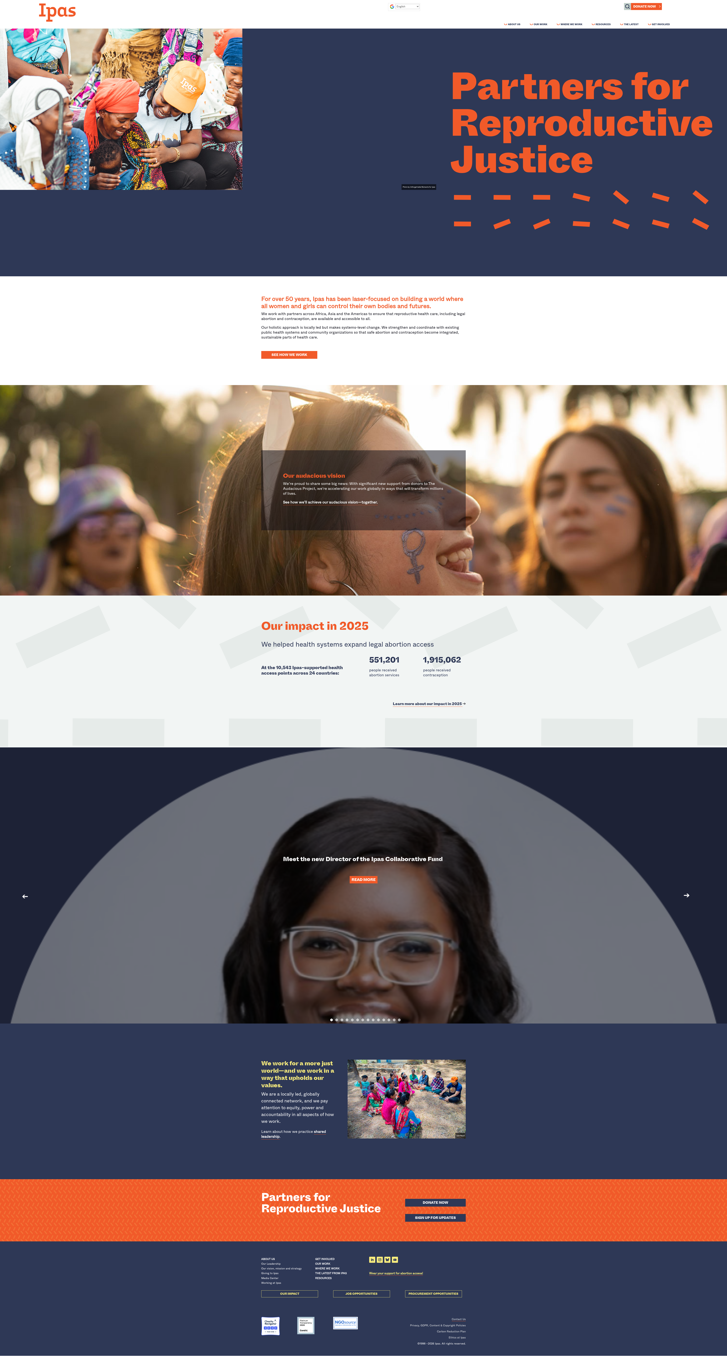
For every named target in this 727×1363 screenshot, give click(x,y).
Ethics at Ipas (457, 1337)
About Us (514, 24)
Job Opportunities (362, 1294)
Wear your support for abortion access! (396, 1273)
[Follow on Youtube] (395, 1260)
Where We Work (571, 24)
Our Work (540, 24)
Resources (603, 24)
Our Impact (289, 1294)
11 (383, 1020)
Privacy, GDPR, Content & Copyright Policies (438, 1325)
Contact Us (459, 1319)
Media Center (269, 1278)
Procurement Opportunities (433, 1294)
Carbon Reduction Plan (451, 1331)
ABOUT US (268, 1259)
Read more (364, 879)
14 (399, 1020)
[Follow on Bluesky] (387, 1260)
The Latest (631, 24)
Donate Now (644, 6)
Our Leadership (271, 1264)
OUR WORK (322, 1264)
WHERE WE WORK (327, 1268)
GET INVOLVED (325, 1259)
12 (389, 1020)
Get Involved (661, 24)
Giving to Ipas (269, 1273)
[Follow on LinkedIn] (372, 1260)
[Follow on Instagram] (380, 1260)
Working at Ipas (271, 1283)
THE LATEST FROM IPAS (331, 1273)
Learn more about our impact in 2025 (428, 704)
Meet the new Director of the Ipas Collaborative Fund (363, 859)
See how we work (289, 354)
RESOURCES (323, 1278)
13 (394, 1020)
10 (378, 1020)
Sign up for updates (435, 1217)
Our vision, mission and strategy (281, 1268)
